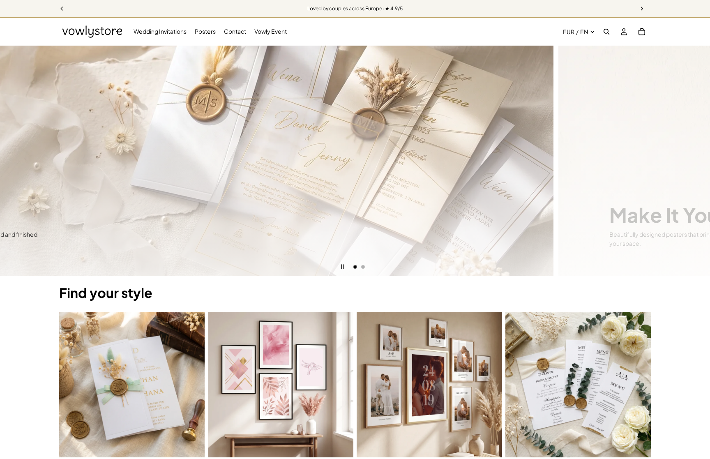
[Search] (606, 32)
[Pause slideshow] (343, 267)
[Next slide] (698, 161)
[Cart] (642, 32)
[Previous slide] (12, 161)
